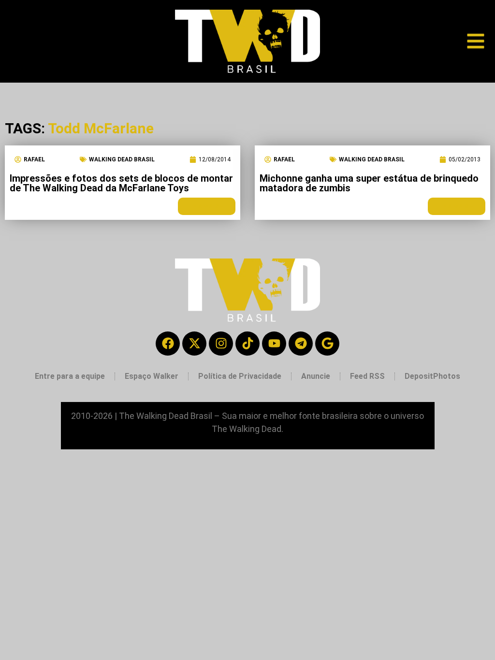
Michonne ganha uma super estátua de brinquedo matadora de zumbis (369, 183)
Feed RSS (367, 376)
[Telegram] (301, 343)
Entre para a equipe (70, 376)
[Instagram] (221, 343)
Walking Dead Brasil (122, 159)
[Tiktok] (247, 343)
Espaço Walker (151, 376)
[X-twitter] (194, 343)
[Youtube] (274, 343)
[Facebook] (168, 343)
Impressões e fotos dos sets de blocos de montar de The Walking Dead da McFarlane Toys (121, 183)
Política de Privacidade (239, 376)
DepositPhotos (432, 376)
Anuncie (315, 376)
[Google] (327, 343)
